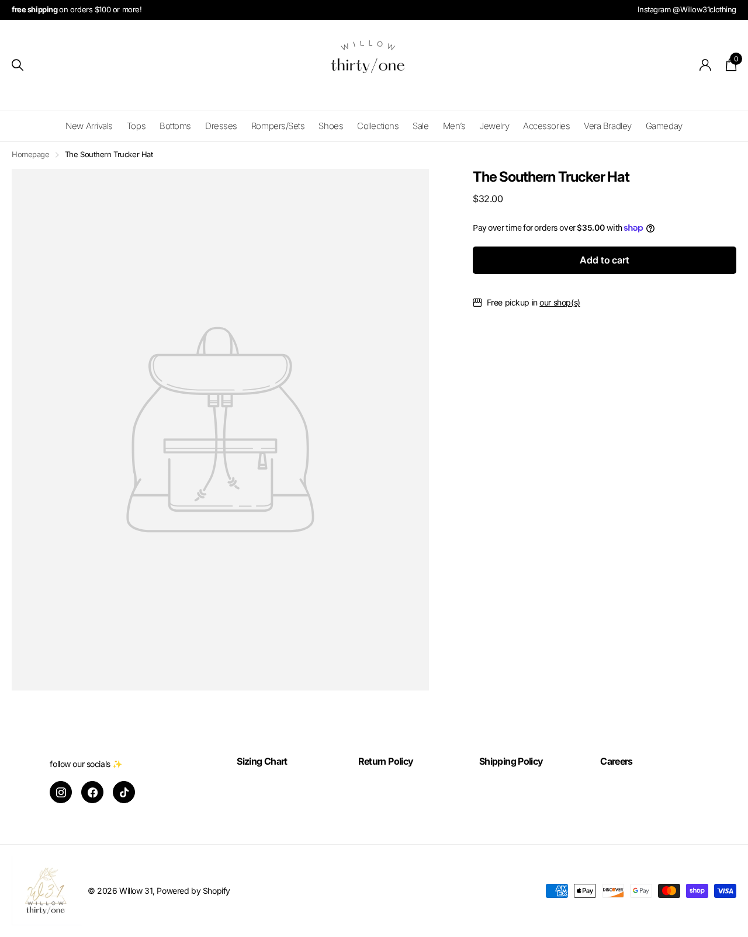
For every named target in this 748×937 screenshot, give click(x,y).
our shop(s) (559, 302)
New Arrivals (89, 125)
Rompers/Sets (278, 125)
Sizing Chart (262, 761)
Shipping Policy (511, 761)
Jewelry (494, 125)
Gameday (664, 125)
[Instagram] (61, 792)
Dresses (221, 125)
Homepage (31, 154)
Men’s (454, 125)
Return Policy (386, 761)
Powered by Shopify (193, 891)
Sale (420, 125)
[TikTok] (124, 792)
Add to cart (604, 260)
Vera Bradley (608, 125)
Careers (616, 761)
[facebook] (92, 792)
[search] (17, 65)
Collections (378, 125)
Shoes (330, 125)
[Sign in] (705, 65)
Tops (136, 125)
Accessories (546, 125)
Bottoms (175, 125)
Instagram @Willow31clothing (687, 9)
